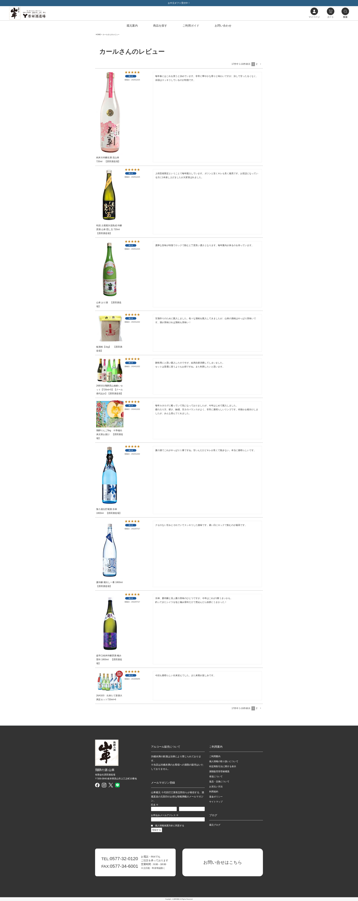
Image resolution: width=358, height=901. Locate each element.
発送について (216, 776)
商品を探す (160, 25)
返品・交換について (219, 781)
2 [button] (256, 64)
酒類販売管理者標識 (219, 771)
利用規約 (213, 791)
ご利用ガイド (190, 25)
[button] (260, 64)
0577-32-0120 (119, 858)
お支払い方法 (216, 786)
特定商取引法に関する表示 (222, 766)
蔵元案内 (132, 25)
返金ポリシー (216, 796)
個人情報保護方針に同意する (169, 825)
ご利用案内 (214, 756)
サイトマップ (216, 801)
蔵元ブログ (214, 825)
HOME (98, 35)
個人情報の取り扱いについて (223, 761)
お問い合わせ (223, 25)
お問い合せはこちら (222, 862)
